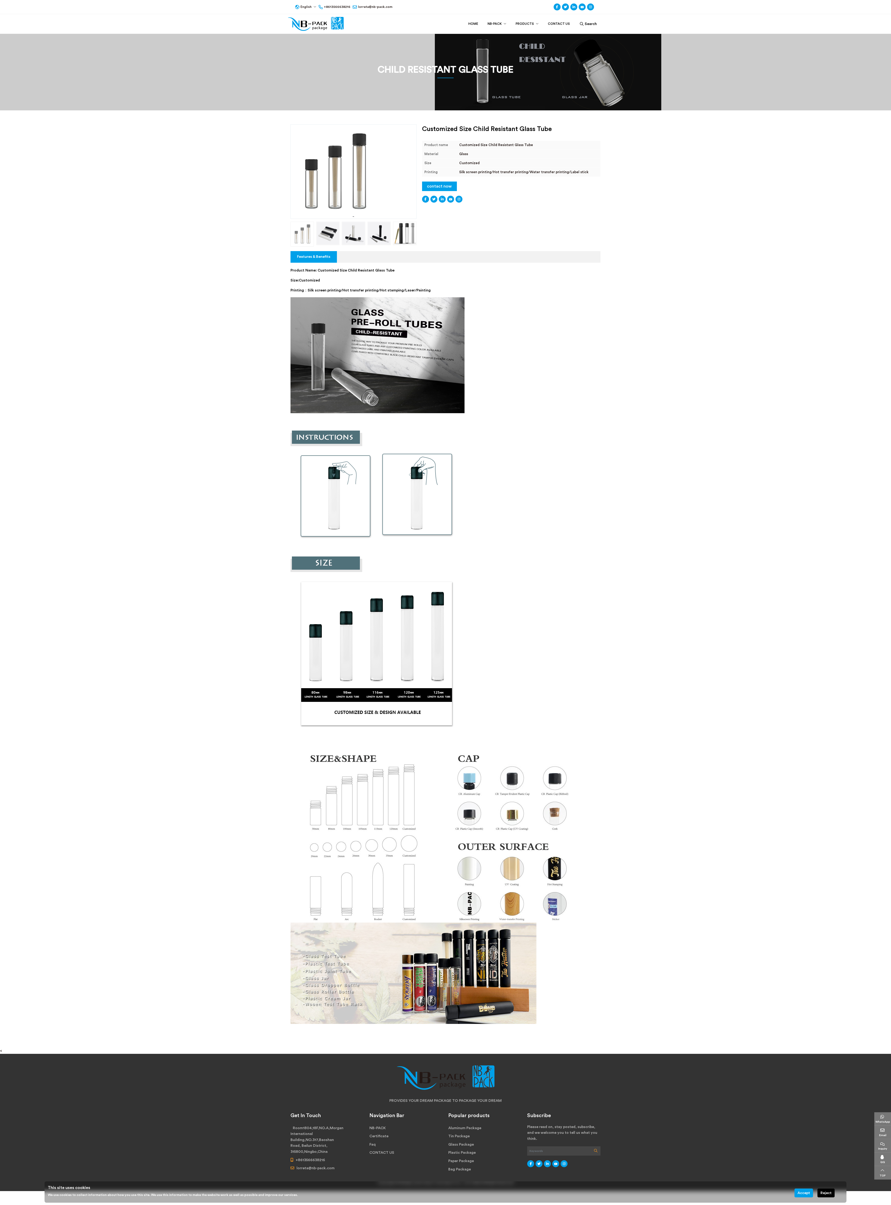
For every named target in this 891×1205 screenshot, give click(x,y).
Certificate (378, 1136)
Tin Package (459, 1136)
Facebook (557, 6)
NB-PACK (494, 24)
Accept (803, 1193)
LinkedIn (573, 6)
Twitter (565, 6)
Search (591, 24)
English (306, 7)
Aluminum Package (464, 1128)
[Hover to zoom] (353, 172)
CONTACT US (559, 24)
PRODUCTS (525, 24)
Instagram (590, 6)
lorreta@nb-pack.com (375, 7)
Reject (826, 1193)
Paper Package (461, 1161)
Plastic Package (462, 1152)
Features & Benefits (313, 257)
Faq (372, 1144)
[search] (595, 1151)
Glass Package (461, 1144)
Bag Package (459, 1169)
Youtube (582, 6)
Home (473, 24)
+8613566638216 (337, 7)
